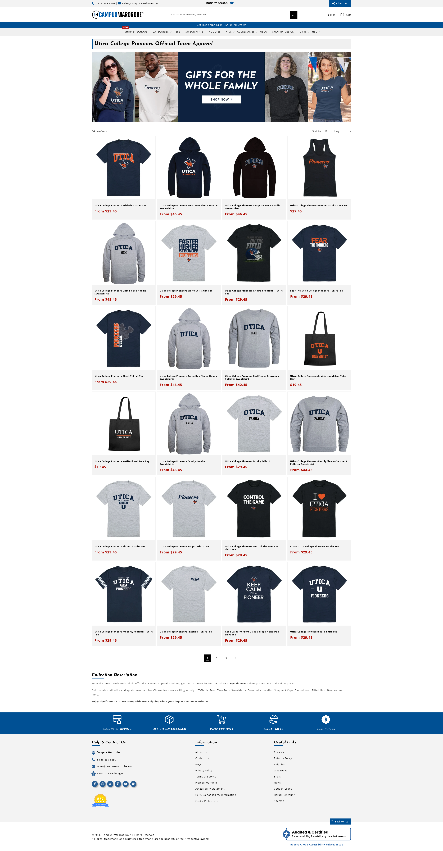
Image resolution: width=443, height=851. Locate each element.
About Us (201, 752)
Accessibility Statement (210, 788)
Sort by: (317, 131)
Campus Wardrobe (114, 834)
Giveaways (280, 770)
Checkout (342, 3)
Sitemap (279, 801)
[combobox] (232, 15)
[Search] (293, 15)
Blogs (277, 776)
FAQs (198, 764)
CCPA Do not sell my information (215, 795)
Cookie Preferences (206, 801)
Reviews (279, 752)
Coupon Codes (283, 788)
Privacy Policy (203, 770)
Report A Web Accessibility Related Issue (316, 844)
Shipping (279, 764)
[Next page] (235, 658)
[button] (160, 31)
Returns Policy (283, 758)
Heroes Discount (284, 795)
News (277, 782)
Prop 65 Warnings (206, 782)
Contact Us (202, 758)
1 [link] (207, 658)
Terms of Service (205, 776)
